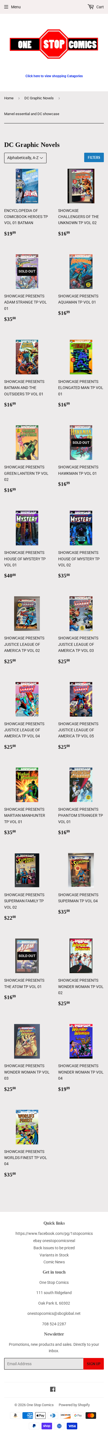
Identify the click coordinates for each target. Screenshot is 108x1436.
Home (9, 98)
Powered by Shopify (74, 1405)
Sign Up (93, 1364)
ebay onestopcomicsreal (54, 1240)
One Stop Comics (40, 1405)
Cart (100, 7)
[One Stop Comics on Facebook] (53, 1390)
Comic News (54, 1262)
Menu (16, 7)
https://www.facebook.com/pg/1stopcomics (54, 1233)
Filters (94, 157)
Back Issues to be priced (54, 1248)
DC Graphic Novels (39, 98)
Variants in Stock (54, 1255)
